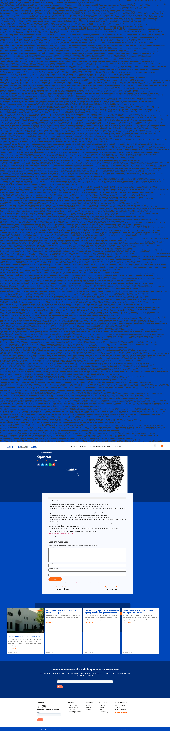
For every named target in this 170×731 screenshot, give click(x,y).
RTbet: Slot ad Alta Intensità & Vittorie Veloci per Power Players (138, 611)
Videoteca (109, 446)
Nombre (50, 563)
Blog (120, 446)
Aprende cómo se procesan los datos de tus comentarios (85, 583)
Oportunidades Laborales (99, 446)
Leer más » (12, 649)
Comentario (51, 547)
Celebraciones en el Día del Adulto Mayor (24, 636)
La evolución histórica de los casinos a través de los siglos (61, 611)
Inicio (70, 446)
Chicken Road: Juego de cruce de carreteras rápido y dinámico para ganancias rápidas (102, 611)
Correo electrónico (53, 568)
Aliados (116, 446)
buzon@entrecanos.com (120, 712)
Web (49, 573)
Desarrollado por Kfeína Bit (125, 729)
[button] (155, 445)
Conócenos (76, 446)
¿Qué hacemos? (84, 446)
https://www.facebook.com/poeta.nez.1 (61, 534)
